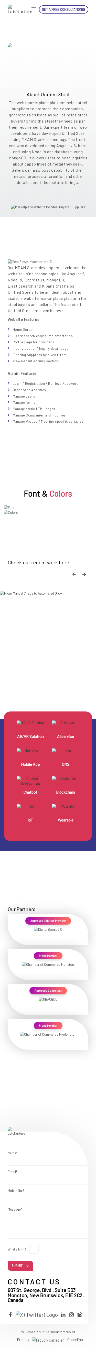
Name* (12, 1153)
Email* (12, 1172)
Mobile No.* (16, 1191)
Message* (15, 1209)
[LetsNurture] (20, 9)
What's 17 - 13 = (18, 1249)
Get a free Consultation (62, 9)
